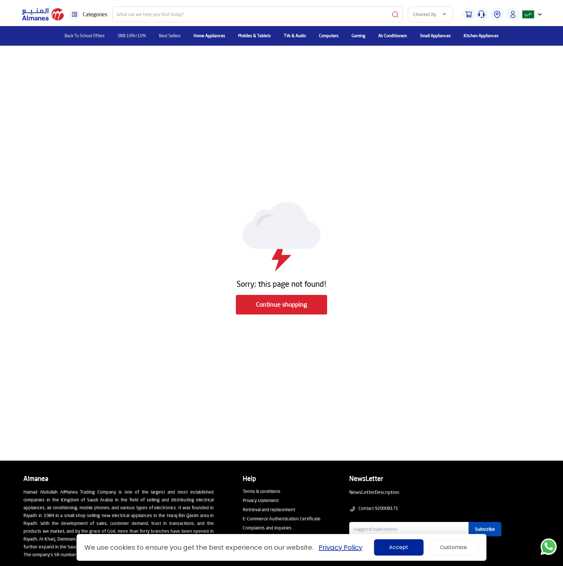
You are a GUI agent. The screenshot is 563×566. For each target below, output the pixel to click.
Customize (453, 547)
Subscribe (485, 529)
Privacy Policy (340, 547)
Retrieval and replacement (269, 509)
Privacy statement (261, 500)
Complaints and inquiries (267, 527)
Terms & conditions (262, 491)
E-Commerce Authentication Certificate (282, 518)
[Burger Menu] (74, 14)
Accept (398, 547)
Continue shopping (281, 304)
